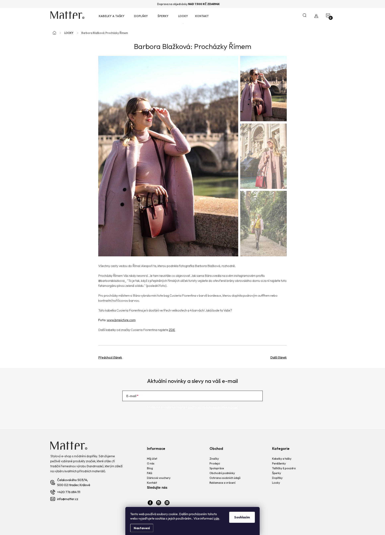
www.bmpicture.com (121, 320)
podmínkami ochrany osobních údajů (213, 407)
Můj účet (152, 458)
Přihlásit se (246, 395)
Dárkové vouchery (158, 478)
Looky (276, 482)
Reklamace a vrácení (222, 482)
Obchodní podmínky (222, 473)
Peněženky (279, 463)
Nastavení (142, 528)
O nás (150, 463)
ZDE (172, 330)
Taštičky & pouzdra (284, 468)
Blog (150, 468)
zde (216, 518)
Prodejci (215, 463)
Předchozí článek (110, 357)
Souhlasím (242, 517)
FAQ (149, 473)
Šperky (276, 473)
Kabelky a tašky (281, 458)
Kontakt (152, 482)
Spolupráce (217, 468)
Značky (214, 458)
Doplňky (277, 478)
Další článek (278, 357)
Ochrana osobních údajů (225, 478)
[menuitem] (113, 16)
